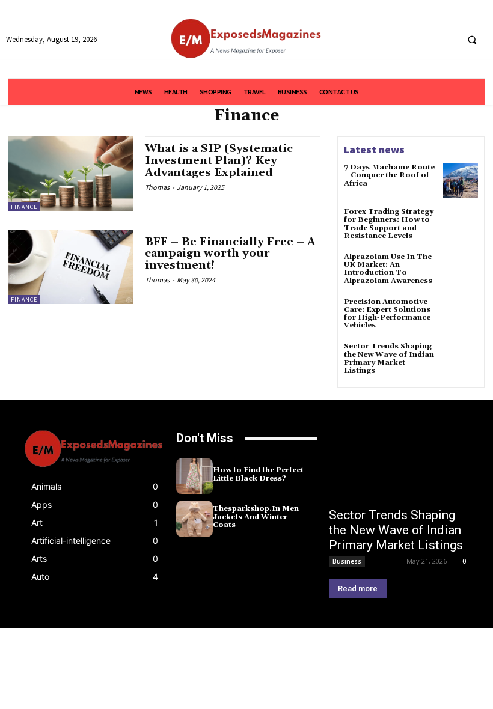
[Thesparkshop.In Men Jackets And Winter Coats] (194, 519)
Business (346, 561)
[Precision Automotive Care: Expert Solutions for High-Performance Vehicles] (460, 315)
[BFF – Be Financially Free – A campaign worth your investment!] (70, 267)
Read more (358, 588)
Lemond (384, 560)
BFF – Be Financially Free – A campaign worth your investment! (230, 254)
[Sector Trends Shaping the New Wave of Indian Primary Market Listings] (460, 359)
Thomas (157, 187)
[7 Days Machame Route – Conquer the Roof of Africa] (460, 180)
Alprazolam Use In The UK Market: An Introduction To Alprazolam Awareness (388, 268)
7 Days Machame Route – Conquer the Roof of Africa (389, 175)
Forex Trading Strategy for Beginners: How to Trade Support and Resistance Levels (388, 223)
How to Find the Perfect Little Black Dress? (258, 474)
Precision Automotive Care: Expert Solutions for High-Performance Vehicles (387, 313)
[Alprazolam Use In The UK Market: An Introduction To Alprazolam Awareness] (460, 270)
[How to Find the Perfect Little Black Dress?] (194, 476)
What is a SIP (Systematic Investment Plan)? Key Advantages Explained (219, 161)
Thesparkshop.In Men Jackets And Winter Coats (256, 516)
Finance (24, 207)
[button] (472, 40)
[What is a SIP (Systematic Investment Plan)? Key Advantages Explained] (70, 173)
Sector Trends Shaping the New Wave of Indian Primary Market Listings (389, 358)
